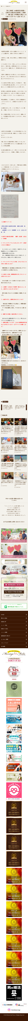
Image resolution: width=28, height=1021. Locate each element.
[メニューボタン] (25, 2)
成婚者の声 (5, 19)
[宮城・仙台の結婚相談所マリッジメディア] (14, 2)
